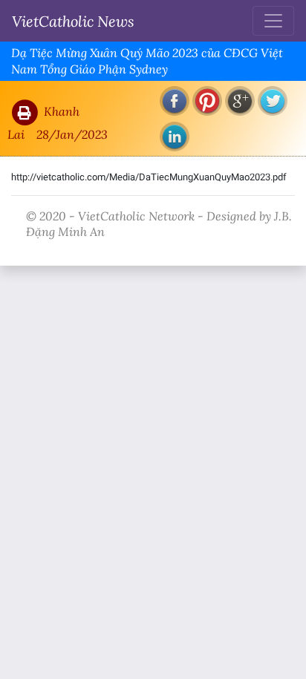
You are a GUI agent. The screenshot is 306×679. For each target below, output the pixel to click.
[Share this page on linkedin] (174, 136)
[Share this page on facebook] (174, 101)
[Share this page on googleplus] (240, 101)
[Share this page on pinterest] (207, 101)
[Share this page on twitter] (272, 101)
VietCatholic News (73, 20)
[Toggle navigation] (273, 21)
